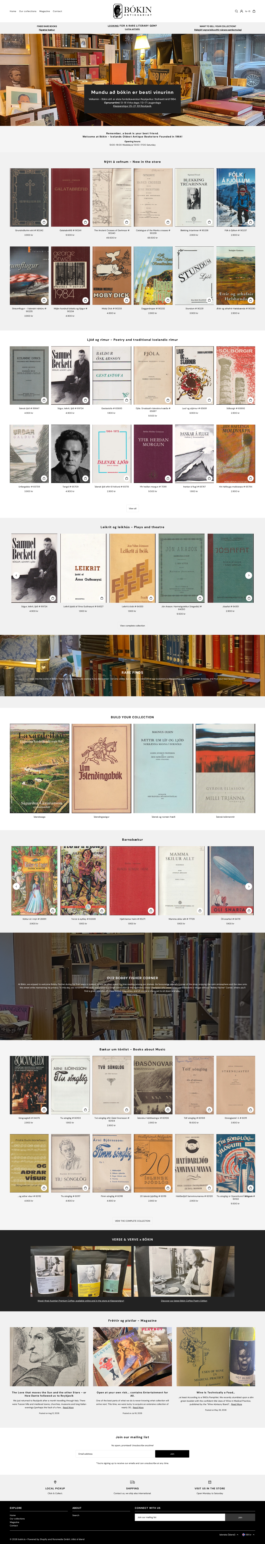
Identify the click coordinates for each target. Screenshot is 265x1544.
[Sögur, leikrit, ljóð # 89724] (70, 375)
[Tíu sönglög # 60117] (70, 1163)
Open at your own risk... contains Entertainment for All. (132, 1394)
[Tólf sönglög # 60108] (194, 1085)
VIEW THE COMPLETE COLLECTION (132, 1221)
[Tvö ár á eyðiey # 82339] (83, 880)
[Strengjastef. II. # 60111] (235, 1085)
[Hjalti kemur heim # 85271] (132, 880)
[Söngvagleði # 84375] (29, 1085)
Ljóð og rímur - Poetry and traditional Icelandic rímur (132, 340)
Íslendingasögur (101, 816)
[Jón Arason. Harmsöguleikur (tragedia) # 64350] (182, 568)
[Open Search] (236, 11)
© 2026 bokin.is (17, 1539)
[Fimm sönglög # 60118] (111, 1163)
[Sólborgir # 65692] (235, 375)
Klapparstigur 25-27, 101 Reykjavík (132, 106)
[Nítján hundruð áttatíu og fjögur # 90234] (70, 275)
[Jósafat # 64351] (231, 568)
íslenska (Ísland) (227, 1534)
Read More (68, 1407)
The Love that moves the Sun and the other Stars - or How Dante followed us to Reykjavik (49, 1394)
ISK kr (248, 1534)
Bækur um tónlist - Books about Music (132, 1049)
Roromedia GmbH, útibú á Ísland (68, 1539)
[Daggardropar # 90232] (153, 275)
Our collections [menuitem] (27, 11)
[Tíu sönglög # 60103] (70, 1085)
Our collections (17, 1518)
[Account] (241, 11)
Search (75, 1515)
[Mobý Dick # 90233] (111, 275)
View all (132, 508)
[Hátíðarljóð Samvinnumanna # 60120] (194, 1163)
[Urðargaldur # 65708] (29, 454)
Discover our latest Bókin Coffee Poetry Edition (184, 1300)
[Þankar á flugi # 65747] (194, 454)
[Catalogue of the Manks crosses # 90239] (153, 197)
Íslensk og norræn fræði (163, 816)
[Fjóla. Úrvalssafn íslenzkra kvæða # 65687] (153, 375)
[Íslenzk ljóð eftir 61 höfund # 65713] (111, 454)
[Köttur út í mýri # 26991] (34, 880)
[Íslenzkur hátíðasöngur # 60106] (153, 1085)
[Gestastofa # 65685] (111, 375)
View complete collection (132, 625)
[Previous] (16, 575)
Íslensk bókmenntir (225, 816)
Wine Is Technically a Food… (216, 1392)
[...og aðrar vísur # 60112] (29, 1163)
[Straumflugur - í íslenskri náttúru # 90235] (29, 275)
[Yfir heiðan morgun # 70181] (153, 454)
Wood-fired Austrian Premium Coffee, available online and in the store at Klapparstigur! (81, 1300)
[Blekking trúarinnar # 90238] (194, 197)
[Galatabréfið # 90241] (70, 197)
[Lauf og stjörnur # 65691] (194, 375)
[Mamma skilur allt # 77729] (182, 880)
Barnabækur (132, 840)
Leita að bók (132, 29)
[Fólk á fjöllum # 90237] (235, 197)
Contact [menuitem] (57, 11)
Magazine (14, 1522)
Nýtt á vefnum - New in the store (132, 162)
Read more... (133, 994)
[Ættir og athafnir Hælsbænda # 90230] (235, 275)
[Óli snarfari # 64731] (231, 880)
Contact (14, 1525)
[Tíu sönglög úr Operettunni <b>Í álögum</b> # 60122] (235, 1163)
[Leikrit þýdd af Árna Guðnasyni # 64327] (83, 568)
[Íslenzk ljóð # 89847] (29, 375)
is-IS (247, 11)
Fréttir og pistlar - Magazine (132, 1321)
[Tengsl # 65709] (70, 454)
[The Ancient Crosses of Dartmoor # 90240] (111, 197)
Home (13, 1515)
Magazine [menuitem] (44, 11)
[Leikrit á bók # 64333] (132, 568)
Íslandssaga (39, 816)
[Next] (248, 575)
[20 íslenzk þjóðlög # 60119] (153, 1163)
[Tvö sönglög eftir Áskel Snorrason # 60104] (111, 1085)
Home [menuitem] (13, 11)
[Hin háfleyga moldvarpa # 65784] (235, 454)
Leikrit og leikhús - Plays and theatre (132, 527)
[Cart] (254, 11)
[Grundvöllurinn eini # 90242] (29, 197)
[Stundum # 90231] (194, 275)
